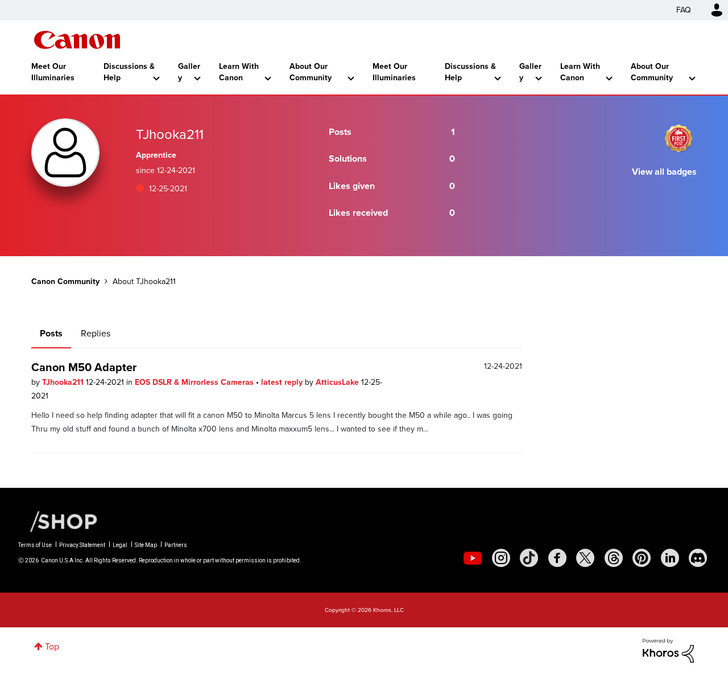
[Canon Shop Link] (58, 521)
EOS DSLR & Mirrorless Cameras (195, 382)
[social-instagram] (501, 558)
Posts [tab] (51, 333)
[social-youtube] (473, 558)
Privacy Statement (82, 545)
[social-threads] (614, 558)
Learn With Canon (239, 72)
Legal (120, 545)
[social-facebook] (557, 558)
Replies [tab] (95, 333)
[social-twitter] (585, 558)
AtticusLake (338, 382)
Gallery (189, 72)
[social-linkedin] (670, 558)
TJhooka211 (64, 382)
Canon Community (77, 40)
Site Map (146, 545)
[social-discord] (698, 558)
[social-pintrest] (641, 558)
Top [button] (52, 646)
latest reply (283, 382)
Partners (175, 545)
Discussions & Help (129, 72)
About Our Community (310, 72)
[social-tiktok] (529, 558)
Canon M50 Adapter (83, 367)
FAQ (683, 10)
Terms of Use (35, 545)
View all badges (664, 171)
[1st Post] (678, 138)
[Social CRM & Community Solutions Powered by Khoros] (668, 649)
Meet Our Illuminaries (53, 72)
